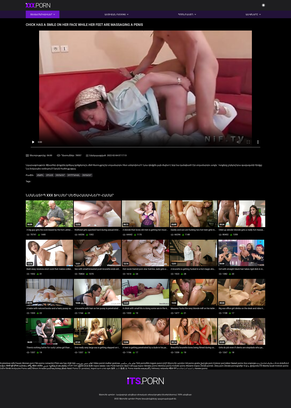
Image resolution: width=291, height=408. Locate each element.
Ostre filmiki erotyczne (10, 368)
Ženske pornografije (233, 366)
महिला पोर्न (173, 368)
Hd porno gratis (192, 363)
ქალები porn (206, 363)
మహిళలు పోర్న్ (25, 366)
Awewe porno (201, 368)
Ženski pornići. (207, 366)
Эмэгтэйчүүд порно (134, 366)
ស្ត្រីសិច (81, 366)
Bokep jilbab (61, 368)
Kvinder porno (179, 366)
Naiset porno (237, 363)
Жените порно (193, 366)
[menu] (263, 5)
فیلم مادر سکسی (127, 363)
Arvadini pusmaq (47, 368)
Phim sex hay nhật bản (65, 363)
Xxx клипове (250, 363)
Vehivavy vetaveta (160, 368)
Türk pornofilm (143, 363)
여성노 (246, 366)
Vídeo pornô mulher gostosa (106, 363)
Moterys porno (165, 366)
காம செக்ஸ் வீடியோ (265, 363)
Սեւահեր (60, 175)
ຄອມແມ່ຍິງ (146, 368)
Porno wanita (134, 368)
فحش (46, 366)
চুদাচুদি (164, 363)
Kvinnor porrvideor (222, 363)
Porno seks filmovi (29, 368)
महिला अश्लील (37, 366)
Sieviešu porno (151, 366)
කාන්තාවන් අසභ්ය (186, 368)
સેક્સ (276, 363)
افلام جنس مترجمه (84, 363)
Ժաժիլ (40, 175)
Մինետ (49, 175)
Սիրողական (74, 175)
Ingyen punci (156, 363)
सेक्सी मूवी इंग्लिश (12, 366)
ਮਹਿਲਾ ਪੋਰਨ (72, 366)
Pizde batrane (117, 366)
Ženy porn (219, 366)
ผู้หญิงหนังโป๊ (256, 366)
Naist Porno (73, 368)
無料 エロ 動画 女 (119, 368)
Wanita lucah (269, 366)
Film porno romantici (44, 363)
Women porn (28, 363)
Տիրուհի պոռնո (176, 363)
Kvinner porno (281, 366)
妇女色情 (88, 366)
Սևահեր (86, 175)
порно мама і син (101, 366)
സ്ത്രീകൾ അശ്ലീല (58, 366)
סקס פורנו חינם (104, 368)
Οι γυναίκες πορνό (88, 368)
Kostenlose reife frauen (11, 363)
